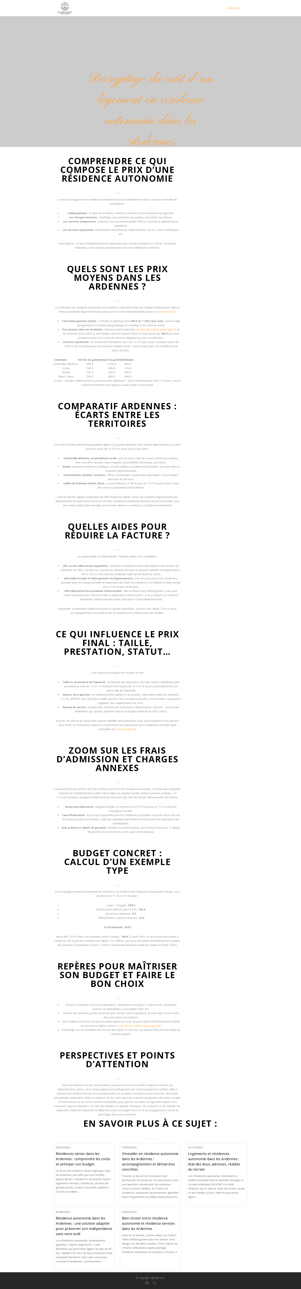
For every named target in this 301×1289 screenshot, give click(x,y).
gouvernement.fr (165, 311)
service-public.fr (125, 729)
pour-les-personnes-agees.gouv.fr (155, 329)
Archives (234, 8)
